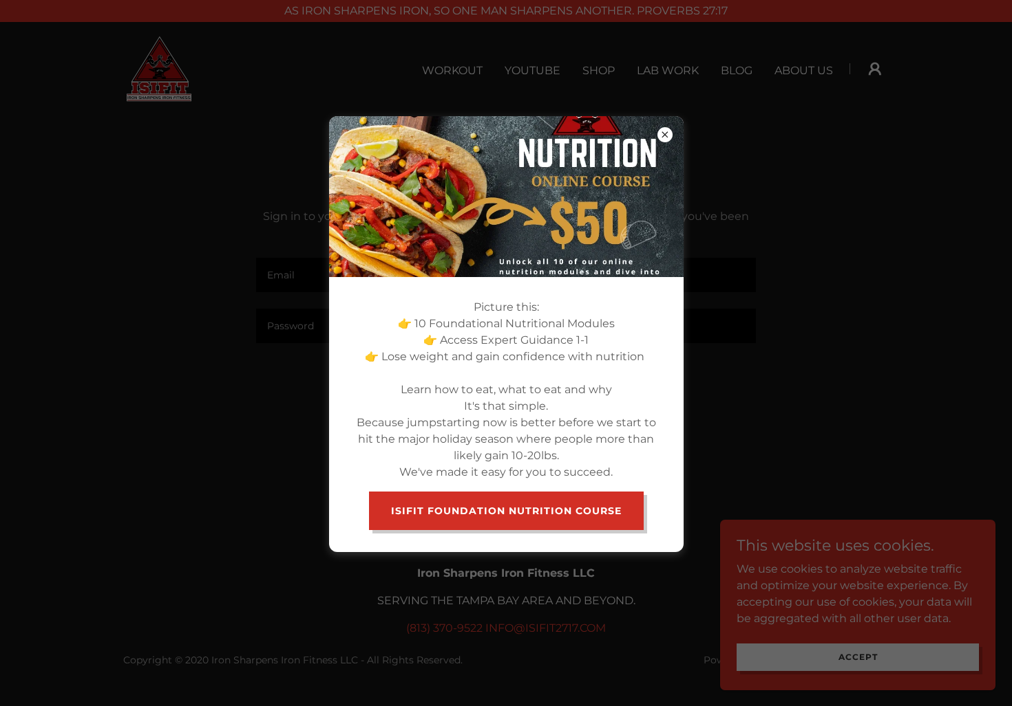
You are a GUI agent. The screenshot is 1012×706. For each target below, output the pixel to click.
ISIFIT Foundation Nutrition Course (506, 511)
